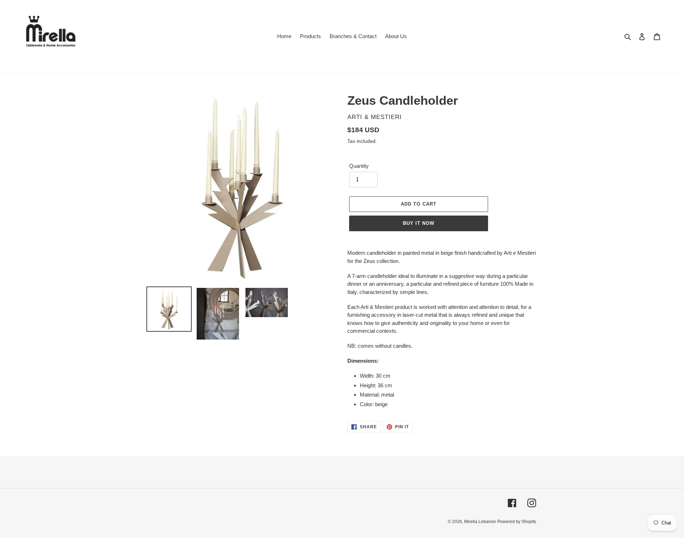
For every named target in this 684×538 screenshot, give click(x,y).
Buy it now (418, 223)
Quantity (359, 166)
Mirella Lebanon (480, 521)
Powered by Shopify (516, 521)
